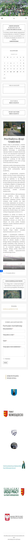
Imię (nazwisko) (8, 329)
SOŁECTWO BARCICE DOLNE (14, 7)
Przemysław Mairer (10, 273)
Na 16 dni (15, 309)
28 (17, 71)
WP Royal (18, 539)
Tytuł (5, 341)
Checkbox (7, 359)
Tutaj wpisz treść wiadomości (12, 347)
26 (10, 71)
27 (14, 71)
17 (4, 69)
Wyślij (5, 362)
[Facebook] (1, 271)
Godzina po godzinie (8, 309)
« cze (4, 78)
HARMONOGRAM (14, 41)
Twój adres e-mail (8, 335)
